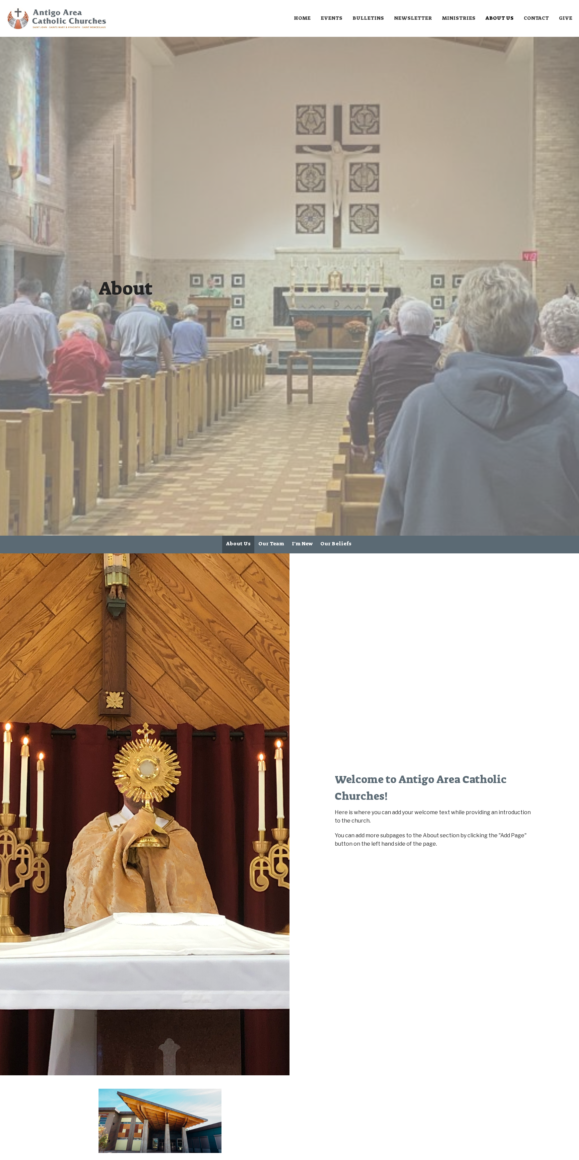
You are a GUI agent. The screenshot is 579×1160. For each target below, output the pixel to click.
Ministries (458, 18)
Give (565, 18)
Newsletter (413, 18)
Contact (536, 18)
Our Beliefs (335, 543)
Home (302, 18)
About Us (500, 18)
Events (331, 18)
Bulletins (368, 18)
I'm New (302, 543)
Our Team (271, 543)
